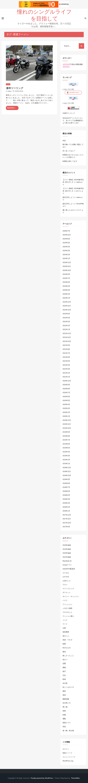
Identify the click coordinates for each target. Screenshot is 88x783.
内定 (64, 140)
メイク (65, 620)
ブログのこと (67, 612)
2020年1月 (66, 416)
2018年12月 (67, 467)
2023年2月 (66, 294)
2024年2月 (66, 254)
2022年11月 (67, 306)
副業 (64, 644)
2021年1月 (66, 377)
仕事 (64, 628)
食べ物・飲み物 (68, 730)
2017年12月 (67, 515)
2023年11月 (67, 266)
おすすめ (66, 577)
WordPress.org (68, 761)
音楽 (64, 726)
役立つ (65, 659)
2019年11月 (67, 424)
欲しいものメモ (68, 687)
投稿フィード (67, 753)
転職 (64, 715)
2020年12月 (67, 381)
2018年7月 (66, 487)
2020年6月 (66, 396)
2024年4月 (66, 247)
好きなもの (67, 648)
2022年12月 (67, 302)
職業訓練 (66, 699)
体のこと (66, 636)
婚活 (64, 652)
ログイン (66, 749)
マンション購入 (68, 616)
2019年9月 (66, 432)
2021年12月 (67, 333)
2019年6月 (66, 444)
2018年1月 (66, 511)
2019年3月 (66, 456)
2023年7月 (66, 278)
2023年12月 (67, 262)
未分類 (65, 683)
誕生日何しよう (68, 197)
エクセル (66, 573)
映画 (64, 679)
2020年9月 (66, 385)
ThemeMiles (75, 778)
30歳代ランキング (69, 113)
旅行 (64, 671)
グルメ (65, 584)
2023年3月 (66, 290)
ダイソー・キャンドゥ (71, 596)
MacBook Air (67, 561)
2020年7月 (66, 392)
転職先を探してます (70, 161)
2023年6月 (66, 282)
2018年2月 (66, 507)
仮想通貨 (66, 632)
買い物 (65, 707)
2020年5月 (66, 400)
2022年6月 (66, 314)
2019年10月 (67, 428)
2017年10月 (67, 523)
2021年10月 (67, 341)
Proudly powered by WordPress (42, 778)
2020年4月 (66, 404)
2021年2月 (66, 373)
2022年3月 (66, 321)
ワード (65, 624)
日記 (64, 675)
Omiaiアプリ (67, 565)
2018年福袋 (67, 545)
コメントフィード (69, 757)
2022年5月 (66, 318)
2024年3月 (66, 250)
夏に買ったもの (68, 210)
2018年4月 (66, 499)
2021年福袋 (67, 557)
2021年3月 (66, 369)
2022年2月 (66, 325)
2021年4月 (66, 365)
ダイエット (67, 592)
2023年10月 (67, 270)
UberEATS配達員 (69, 569)
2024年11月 (67, 235)
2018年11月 (67, 471)
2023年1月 (66, 298)
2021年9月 (66, 345)
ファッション (67, 604)
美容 (64, 695)
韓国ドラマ (67, 723)
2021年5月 (66, 361)
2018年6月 (66, 491)
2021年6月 (66, 357)
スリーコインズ (68, 588)
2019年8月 (66, 436)
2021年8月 (66, 349)
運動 (64, 719)
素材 (64, 691)
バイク (8, 84)
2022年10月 (67, 310)
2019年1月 (66, 463)
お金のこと (67, 581)
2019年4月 (66, 452)
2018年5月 (66, 495)
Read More (10, 108)
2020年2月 (66, 412)
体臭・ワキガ (67, 640)
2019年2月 (66, 460)
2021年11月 (67, 337)
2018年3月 (66, 503)
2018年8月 (66, 483)
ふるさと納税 (67, 608)
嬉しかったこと (68, 655)
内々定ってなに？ (69, 151)
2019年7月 (66, 440)
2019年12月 (67, 420)
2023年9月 (66, 274)
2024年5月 (66, 243)
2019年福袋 (67, 549)
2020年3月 (66, 408)
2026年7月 (66, 231)
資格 (64, 711)
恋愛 (64, 663)
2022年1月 (66, 329)
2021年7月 (66, 353)
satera (9, 91)
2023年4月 (66, 286)
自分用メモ (67, 703)
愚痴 (64, 667)
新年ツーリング (14, 88)
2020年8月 (66, 389)
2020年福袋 (67, 553)
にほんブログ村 (68, 89)
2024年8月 (66, 239)
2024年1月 (66, 258)
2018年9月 (66, 479)
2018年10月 (67, 475)
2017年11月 (67, 519)
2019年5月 (66, 448)
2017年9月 (66, 527)
